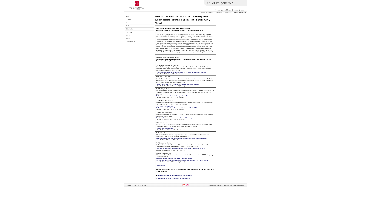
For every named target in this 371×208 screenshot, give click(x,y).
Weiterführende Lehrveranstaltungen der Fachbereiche (173, 178)
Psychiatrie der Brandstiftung (165, 128)
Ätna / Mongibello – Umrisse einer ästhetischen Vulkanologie (174, 118)
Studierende (129, 26)
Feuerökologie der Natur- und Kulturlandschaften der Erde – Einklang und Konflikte (181, 72)
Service (128, 35)
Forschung (129, 32)
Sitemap (236, 10)
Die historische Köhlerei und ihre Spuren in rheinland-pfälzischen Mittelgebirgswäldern (182, 138)
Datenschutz (212, 185)
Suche (224, 10)
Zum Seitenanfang (239, 185)
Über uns (128, 19)
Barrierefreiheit (228, 185)
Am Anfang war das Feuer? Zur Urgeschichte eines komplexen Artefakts (177, 84)
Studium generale (206, 12)
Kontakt (243, 10)
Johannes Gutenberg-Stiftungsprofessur (230, 12)
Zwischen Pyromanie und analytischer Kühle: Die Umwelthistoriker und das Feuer (180, 148)
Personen (128, 23)
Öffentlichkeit (129, 29)
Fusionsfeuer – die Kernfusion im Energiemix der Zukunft (173, 96)
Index (229, 10)
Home (218, 10)
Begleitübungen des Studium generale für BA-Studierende (174, 175)
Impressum (220, 185)
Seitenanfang (161, 165)
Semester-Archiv (130, 41)
